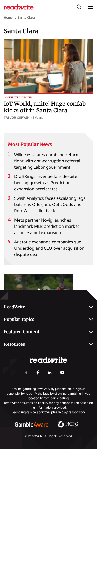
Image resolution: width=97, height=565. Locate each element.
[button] (78, 6)
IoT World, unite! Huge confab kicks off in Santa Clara (45, 107)
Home (8, 17)
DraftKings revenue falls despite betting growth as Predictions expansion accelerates (45, 183)
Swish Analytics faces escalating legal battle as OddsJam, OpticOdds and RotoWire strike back (50, 204)
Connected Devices (18, 97)
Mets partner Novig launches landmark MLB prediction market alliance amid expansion (46, 226)
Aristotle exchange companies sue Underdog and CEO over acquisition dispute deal (49, 248)
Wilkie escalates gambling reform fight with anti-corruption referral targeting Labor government (47, 161)
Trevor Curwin (17, 117)
